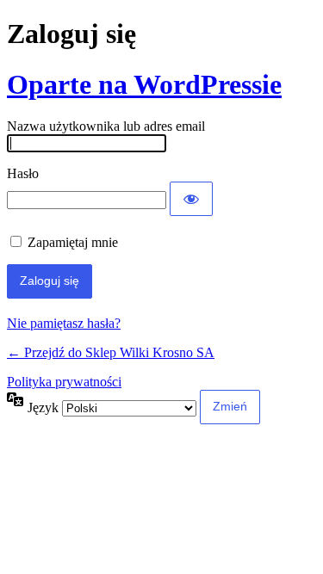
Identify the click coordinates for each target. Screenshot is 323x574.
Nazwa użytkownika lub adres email (106, 126)
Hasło (23, 173)
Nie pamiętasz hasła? (64, 323)
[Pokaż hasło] (191, 199)
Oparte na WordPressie (144, 84)
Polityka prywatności (64, 381)
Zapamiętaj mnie (73, 242)
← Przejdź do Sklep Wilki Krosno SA (110, 352)
